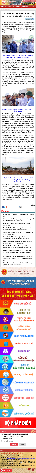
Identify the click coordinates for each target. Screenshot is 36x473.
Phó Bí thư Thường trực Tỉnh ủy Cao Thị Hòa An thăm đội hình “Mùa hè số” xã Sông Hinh (18, 242)
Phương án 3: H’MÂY (8, 441)
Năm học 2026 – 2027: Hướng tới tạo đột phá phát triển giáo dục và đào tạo (18, 233)
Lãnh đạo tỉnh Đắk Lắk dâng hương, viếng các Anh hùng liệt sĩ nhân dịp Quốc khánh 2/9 (18, 220)
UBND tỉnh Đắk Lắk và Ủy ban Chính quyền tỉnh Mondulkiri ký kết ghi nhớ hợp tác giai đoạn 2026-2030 (18, 247)
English (33, 1)
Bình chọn (14, 444)
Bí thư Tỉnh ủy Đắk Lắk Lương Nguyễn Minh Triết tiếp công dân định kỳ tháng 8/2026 (18, 264)
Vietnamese (27, 1)
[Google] (6, 207)
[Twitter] (5, 207)
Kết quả (22, 444)
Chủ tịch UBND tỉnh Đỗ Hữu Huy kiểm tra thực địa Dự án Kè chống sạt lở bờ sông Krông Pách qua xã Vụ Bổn (17, 258)
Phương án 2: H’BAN (8, 439)
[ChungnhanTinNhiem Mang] (27, 462)
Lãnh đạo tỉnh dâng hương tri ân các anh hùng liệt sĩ (18, 215)
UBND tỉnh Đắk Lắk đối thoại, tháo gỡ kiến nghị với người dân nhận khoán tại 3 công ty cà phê (18, 229)
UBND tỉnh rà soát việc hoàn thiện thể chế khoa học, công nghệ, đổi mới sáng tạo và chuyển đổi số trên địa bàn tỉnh (17, 252)
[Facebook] (3, 207)
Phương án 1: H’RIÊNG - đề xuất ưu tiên (13, 436)
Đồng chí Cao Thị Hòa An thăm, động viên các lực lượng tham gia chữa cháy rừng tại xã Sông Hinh (18, 238)
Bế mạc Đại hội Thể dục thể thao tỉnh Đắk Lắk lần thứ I (16, 224)
